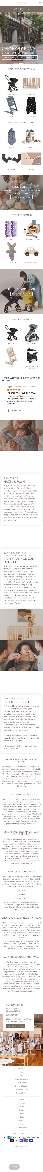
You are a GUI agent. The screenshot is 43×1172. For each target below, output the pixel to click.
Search (21, 1100)
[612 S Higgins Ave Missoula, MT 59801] (21, 1032)
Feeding (22, 1113)
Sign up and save (21, 1133)
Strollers (21, 894)
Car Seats (22, 890)
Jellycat (21, 1117)
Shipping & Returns (21, 1079)
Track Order (21, 1083)
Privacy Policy (21, 1093)
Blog (21, 1072)
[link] (21, 410)
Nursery (21, 1110)
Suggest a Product (21, 1086)
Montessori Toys (21, 1127)
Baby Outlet (31, 902)
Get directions (15, 1026)
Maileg (21, 1120)
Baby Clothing (21, 898)
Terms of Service (21, 1089)
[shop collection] (21, 192)
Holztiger (21, 1124)
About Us (21, 1069)
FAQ (21, 1076)
